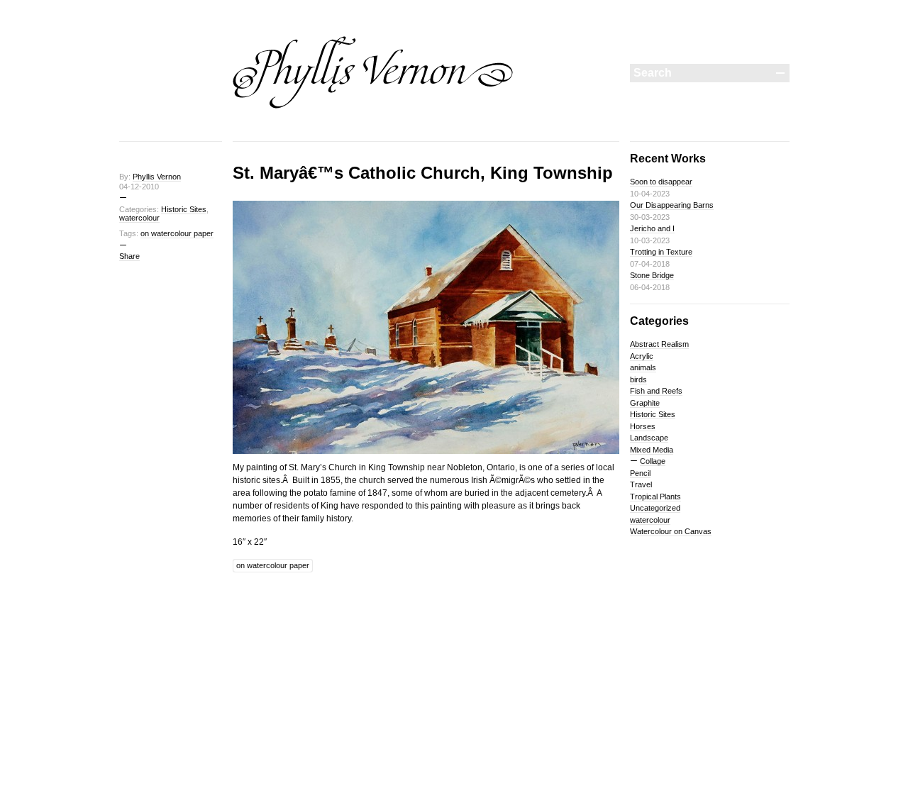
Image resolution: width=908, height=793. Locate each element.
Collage (652, 461)
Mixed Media (651, 449)
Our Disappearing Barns (672, 205)
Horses (642, 426)
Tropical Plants (655, 496)
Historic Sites (183, 209)
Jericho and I (652, 228)
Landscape (649, 437)
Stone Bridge (652, 275)
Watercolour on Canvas (671, 531)
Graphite (645, 403)
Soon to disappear (661, 181)
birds (638, 379)
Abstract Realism (659, 344)
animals (643, 367)
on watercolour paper (177, 233)
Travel (641, 484)
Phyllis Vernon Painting (373, 72)
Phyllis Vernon (157, 176)
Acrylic (641, 356)
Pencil (640, 473)
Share (129, 256)
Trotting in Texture (661, 252)
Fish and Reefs (656, 391)
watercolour (139, 218)
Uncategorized (655, 508)
